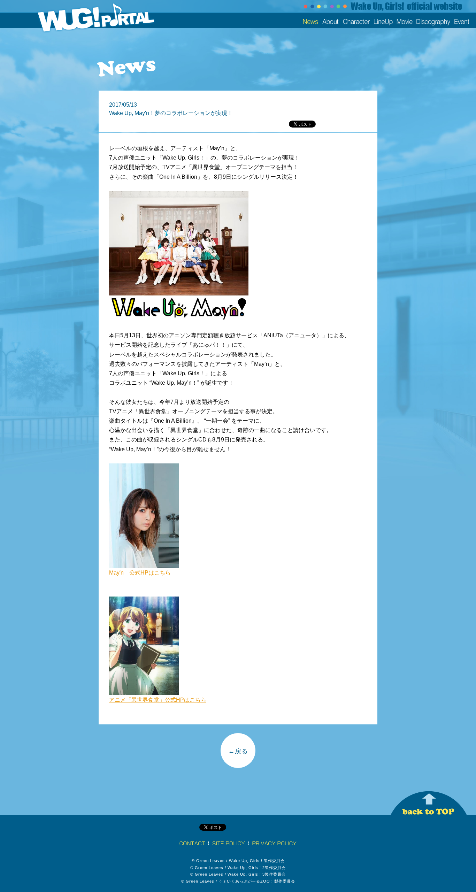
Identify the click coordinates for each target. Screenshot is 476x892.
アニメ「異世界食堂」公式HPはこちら (157, 700)
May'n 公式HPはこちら (140, 573)
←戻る (238, 751)
